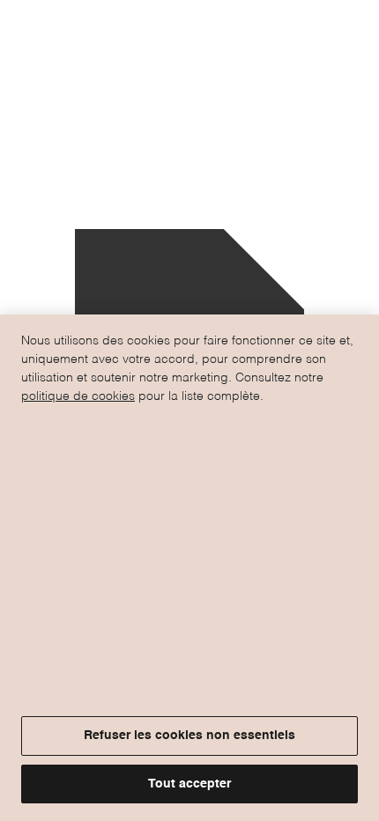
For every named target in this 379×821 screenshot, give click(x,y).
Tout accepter (189, 784)
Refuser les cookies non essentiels (189, 735)
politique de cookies (78, 396)
